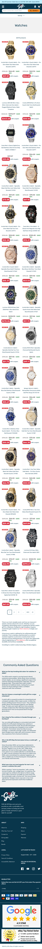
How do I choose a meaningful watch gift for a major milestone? (19, 695)
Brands (3, 844)
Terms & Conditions (7, 858)
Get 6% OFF (18, 882)
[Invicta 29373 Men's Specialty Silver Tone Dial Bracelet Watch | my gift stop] (31, 578)
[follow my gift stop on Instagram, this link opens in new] (33, 870)
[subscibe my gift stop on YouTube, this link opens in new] (28, 870)
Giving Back (4, 838)
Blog (2, 841)
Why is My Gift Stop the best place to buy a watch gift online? (19, 741)
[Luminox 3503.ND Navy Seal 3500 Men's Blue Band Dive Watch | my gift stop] (10, 295)
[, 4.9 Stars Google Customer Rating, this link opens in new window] (21, 916)
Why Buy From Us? (7, 831)
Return (23, 831)
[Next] (32, 612)
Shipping (23, 828)
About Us (4, 828)
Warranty (23, 838)
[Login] (35, 6)
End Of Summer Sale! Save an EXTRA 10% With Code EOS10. (21, 2)
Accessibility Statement (8, 862)
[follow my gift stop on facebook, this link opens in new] (22, 870)
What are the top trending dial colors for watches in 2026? (19, 672)
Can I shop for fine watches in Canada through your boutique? (19, 718)
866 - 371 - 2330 (31, 855)
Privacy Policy (5, 855)
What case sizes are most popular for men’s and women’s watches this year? (18, 765)
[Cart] (39, 6)
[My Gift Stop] (9, 792)
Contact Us (4, 834)
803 (28, 612)
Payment (23, 834)
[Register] (37, 889)
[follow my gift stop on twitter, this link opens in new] (39, 870)
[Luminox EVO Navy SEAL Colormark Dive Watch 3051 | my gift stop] (31, 538)
